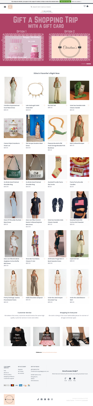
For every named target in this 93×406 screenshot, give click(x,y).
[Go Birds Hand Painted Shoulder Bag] (13, 167)
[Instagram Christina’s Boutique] (51, 399)
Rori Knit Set (52, 105)
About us (6, 372)
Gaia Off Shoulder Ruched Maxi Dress (12, 221)
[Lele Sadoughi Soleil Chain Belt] (35, 90)
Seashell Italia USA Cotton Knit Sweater (77, 221)
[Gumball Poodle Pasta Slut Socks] (57, 167)
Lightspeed (85, 400)
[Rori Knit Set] (57, 90)
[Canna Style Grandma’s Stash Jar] (13, 128)
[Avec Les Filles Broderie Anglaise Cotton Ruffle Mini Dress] (13, 243)
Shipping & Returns (9, 376)
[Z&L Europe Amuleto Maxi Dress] (35, 128)
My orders (20, 371)
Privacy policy (7, 374)
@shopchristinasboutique (49, 352)
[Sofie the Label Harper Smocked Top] (57, 282)
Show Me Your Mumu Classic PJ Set (32, 260)
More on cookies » (76, 1)
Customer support (9, 378)
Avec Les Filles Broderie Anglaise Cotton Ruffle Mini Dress (11, 261)
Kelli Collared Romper (77, 143)
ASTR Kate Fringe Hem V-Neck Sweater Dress (56, 260)
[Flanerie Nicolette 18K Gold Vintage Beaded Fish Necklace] (57, 128)
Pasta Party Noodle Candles (76, 183)
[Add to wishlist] (22, 105)
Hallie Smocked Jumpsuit (34, 298)
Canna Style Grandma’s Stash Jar (12, 144)
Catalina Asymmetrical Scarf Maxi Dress (11, 107)
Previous (5, 40)
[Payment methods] (7, 385)
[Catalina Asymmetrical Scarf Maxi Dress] (13, 90)
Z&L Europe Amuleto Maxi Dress (34, 144)
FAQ (5, 370)
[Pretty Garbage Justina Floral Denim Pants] (13, 282)
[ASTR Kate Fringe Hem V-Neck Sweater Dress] (57, 243)
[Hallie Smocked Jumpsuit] (35, 282)
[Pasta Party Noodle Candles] (79, 167)
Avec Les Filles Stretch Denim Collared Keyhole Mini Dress (34, 222)
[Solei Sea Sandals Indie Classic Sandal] (79, 90)
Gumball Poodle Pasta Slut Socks (55, 183)
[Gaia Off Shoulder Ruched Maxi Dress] (13, 204)
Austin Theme (70, 400)
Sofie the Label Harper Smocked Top (55, 299)
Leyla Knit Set (74, 259)
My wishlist (21, 373)
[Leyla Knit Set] (79, 243)
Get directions (35, 380)
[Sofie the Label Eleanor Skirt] (79, 282)
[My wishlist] (85, 6)
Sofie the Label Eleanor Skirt (77, 299)
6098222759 (35, 369)
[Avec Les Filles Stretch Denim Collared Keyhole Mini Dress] (35, 204)
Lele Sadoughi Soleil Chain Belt (32, 107)
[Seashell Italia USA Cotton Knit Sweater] (79, 204)
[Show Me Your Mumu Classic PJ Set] (35, 243)
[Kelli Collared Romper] (79, 128)
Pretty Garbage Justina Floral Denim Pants (12, 299)
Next (87, 40)
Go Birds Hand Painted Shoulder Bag (11, 183)
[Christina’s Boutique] (17, 7)
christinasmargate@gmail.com (40, 371)
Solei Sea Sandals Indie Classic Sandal (77, 107)
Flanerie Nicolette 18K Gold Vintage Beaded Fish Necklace (56, 145)
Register (20, 369)
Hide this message (65, 1)
